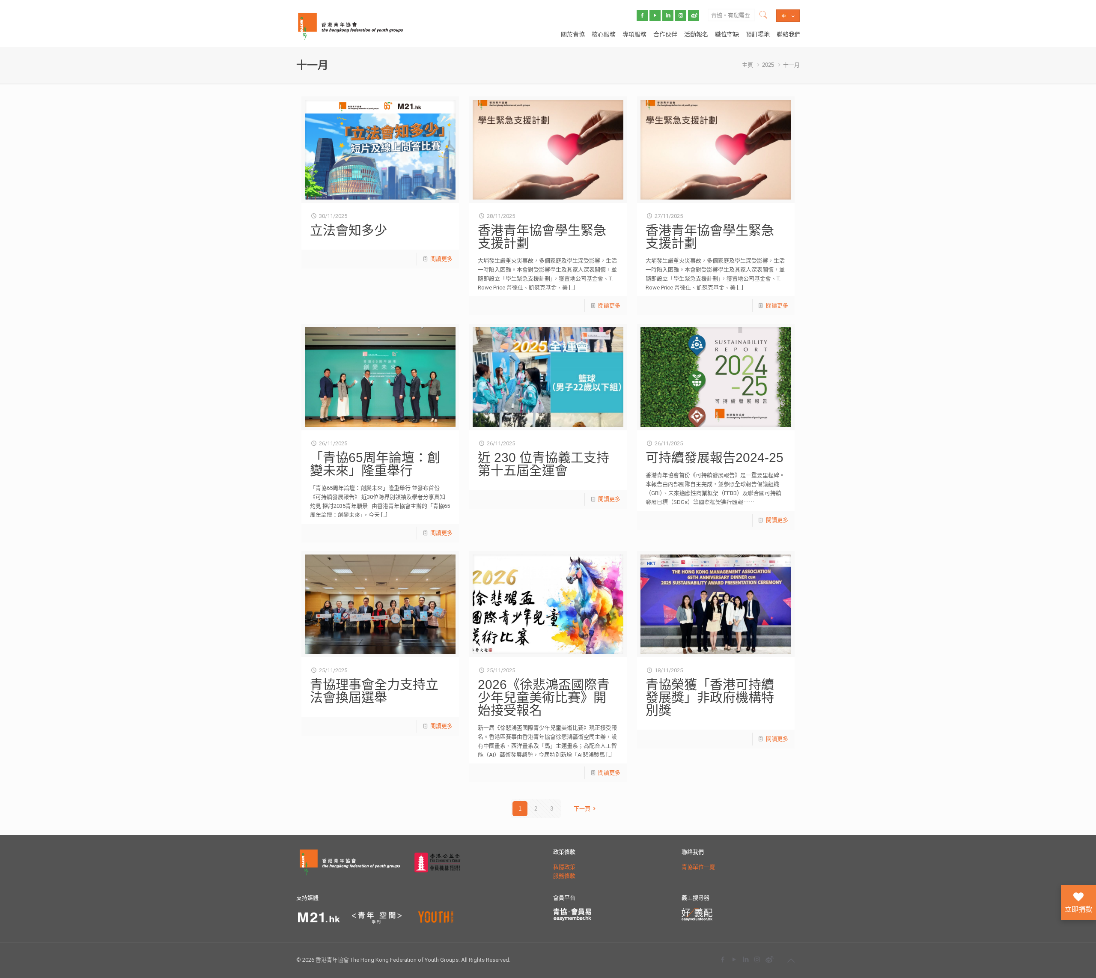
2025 (768, 65)
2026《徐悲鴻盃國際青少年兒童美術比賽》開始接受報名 (544, 697)
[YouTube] (734, 959)
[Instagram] (757, 959)
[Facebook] (722, 959)
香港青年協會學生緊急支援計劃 (542, 236)
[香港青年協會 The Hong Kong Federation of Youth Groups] (350, 25)
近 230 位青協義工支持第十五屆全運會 (543, 463)
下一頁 (582, 808)
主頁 (747, 65)
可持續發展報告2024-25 (714, 457)
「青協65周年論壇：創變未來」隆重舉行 (375, 463)
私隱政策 (564, 867)
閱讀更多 (441, 259)
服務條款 (564, 876)
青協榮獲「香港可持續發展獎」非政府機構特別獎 (710, 697)
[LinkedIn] (745, 959)
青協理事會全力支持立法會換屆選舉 (374, 690)
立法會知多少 (348, 230)
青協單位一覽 (698, 867)
